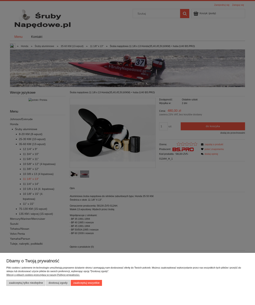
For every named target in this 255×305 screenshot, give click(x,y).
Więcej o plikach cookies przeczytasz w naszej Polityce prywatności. (43, 275)
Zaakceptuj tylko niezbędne (26, 282)
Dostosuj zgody (58, 282)
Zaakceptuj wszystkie (86, 282)
